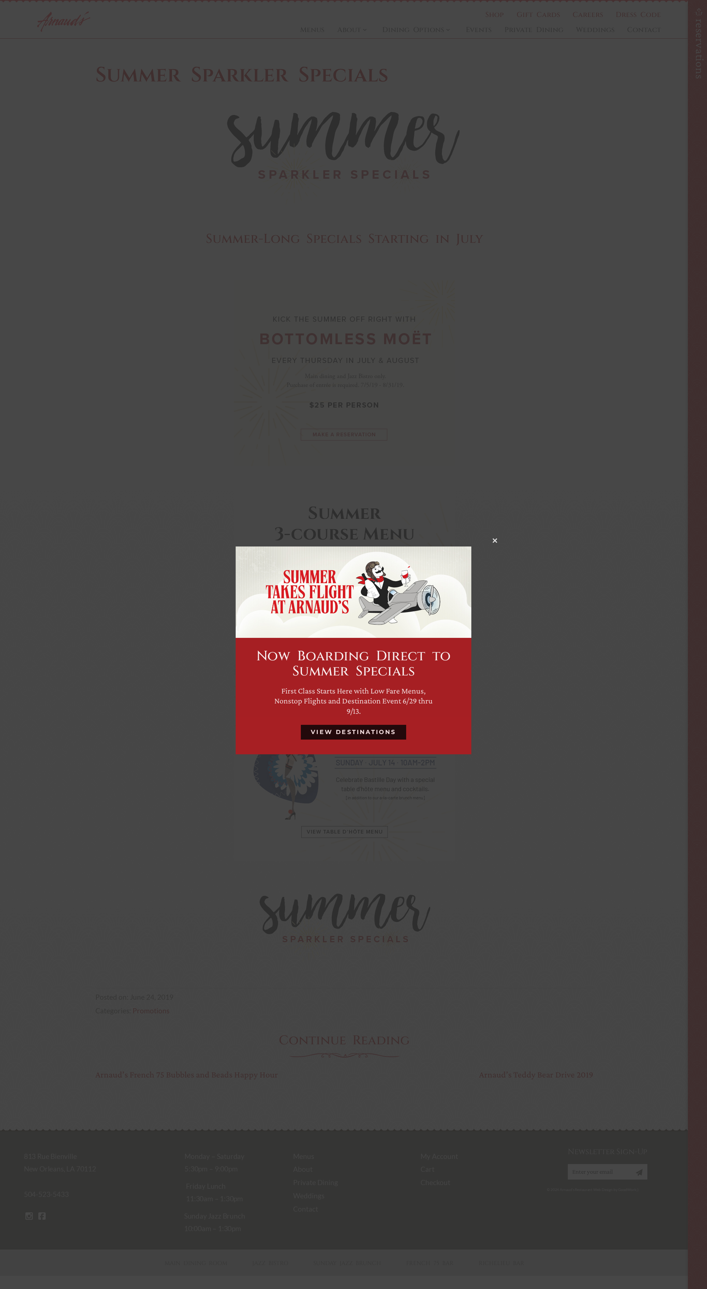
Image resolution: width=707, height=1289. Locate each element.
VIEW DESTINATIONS (353, 732)
